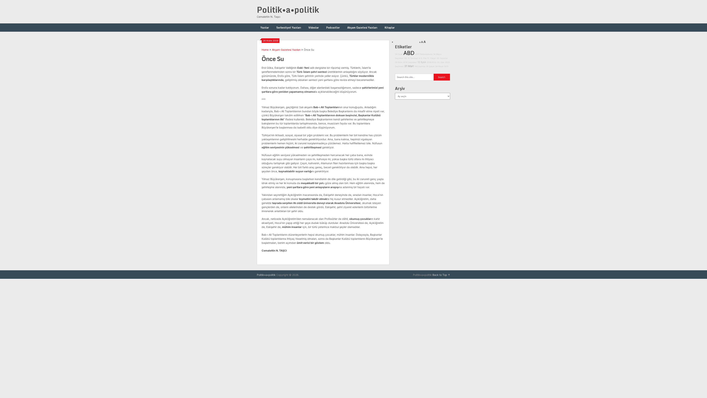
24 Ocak (399, 54)
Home (265, 49)
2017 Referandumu (423, 54)
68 (405, 58)
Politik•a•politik (288, 9)
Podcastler (333, 27)
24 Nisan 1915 (441, 66)
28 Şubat (430, 66)
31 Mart (409, 66)
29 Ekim (398, 62)
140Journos (419, 66)
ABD (408, 53)
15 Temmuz (413, 58)
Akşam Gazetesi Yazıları (362, 27)
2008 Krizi (431, 62)
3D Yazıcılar (442, 58)
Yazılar (265, 27)
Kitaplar (390, 27)
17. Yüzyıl (431, 58)
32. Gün (440, 62)
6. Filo (423, 58)
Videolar (313, 27)
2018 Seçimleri (410, 62)
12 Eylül (422, 62)
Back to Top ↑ (441, 274)
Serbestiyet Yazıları (288, 27)
